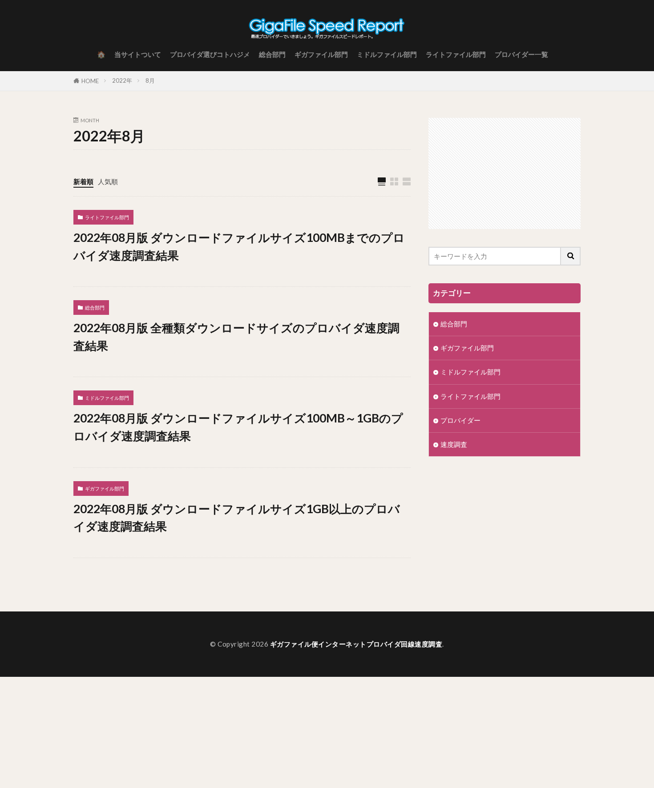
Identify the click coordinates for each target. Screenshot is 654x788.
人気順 (108, 181)
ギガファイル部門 (321, 54)
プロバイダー (460, 420)
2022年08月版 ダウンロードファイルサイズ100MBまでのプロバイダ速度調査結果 (239, 246)
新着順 (83, 181)
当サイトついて (137, 54)
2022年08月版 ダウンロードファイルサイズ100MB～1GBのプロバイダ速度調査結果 (238, 427)
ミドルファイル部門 (387, 54)
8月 (150, 80)
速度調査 (453, 444)
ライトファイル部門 (456, 54)
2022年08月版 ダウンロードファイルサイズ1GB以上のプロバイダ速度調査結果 (236, 518)
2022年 (122, 80)
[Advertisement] (504, 173)
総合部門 (272, 54)
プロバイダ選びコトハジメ (210, 54)
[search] (571, 256)
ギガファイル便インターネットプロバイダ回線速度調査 (356, 644)
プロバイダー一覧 (521, 54)
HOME (90, 80)
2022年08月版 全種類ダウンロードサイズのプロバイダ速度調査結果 (236, 337)
